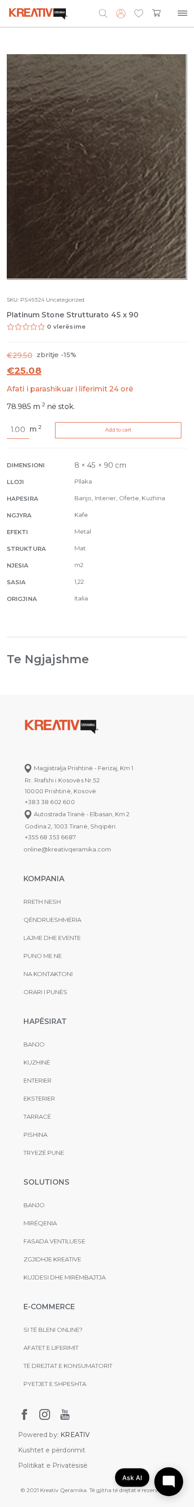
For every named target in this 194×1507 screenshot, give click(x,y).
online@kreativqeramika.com (67, 849)
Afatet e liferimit (51, 1347)
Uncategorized (65, 299)
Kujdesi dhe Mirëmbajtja (64, 1277)
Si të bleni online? (53, 1329)
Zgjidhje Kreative (52, 1259)
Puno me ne (42, 955)
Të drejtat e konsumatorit (67, 1365)
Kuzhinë (36, 1062)
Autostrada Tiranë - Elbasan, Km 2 (80, 814)
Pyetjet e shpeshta (54, 1383)
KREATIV (75, 1435)
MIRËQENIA (40, 1223)
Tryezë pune (43, 1152)
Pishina (35, 1134)
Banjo (34, 1044)
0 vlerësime (66, 326)
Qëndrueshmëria (52, 919)
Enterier (37, 1080)
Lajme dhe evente (52, 937)
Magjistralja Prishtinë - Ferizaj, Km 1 (82, 768)
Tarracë (37, 1116)
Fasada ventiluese (54, 1241)
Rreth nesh (42, 901)
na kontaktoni (48, 973)
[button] (139, 14)
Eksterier (39, 1098)
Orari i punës (45, 991)
